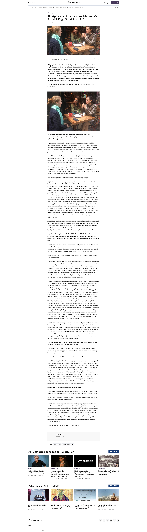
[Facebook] (28, 2)
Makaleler (77, 468)
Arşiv (29, 503)
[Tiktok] (37, 2)
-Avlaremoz (34, 530)
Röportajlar (51, 13)
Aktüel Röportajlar (68, 444)
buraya (73, 425)
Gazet (53, 530)
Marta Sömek (104, 477)
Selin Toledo (54, 23)
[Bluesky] (32, 2)
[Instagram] (34, 2)
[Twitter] (30, 2)
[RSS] (39, 2)
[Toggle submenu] (58, 7)
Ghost (49, 530)
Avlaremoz (33, 475)
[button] (56, 8)
